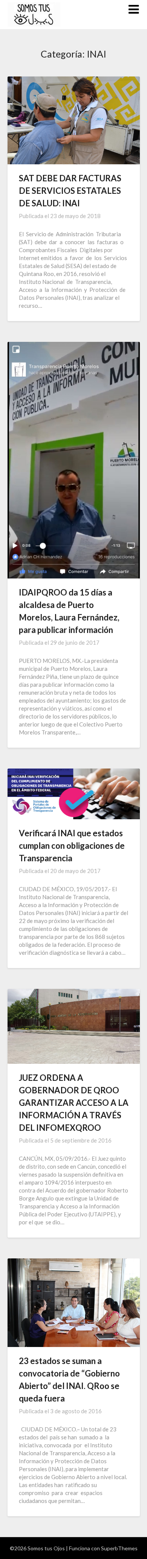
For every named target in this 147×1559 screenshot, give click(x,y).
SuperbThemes (119, 1548)
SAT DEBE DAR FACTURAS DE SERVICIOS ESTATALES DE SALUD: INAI (70, 190)
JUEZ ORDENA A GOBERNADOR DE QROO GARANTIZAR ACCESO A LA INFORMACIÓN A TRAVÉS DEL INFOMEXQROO (74, 1103)
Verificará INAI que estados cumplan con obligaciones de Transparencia (72, 845)
